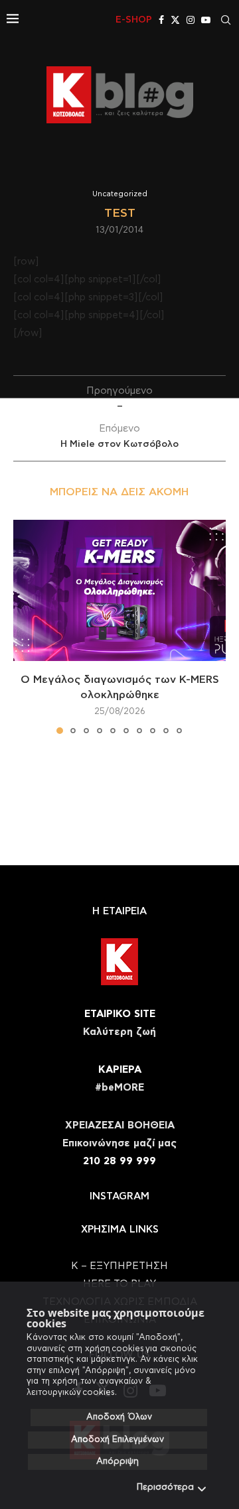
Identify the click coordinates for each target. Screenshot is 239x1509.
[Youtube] (205, 20)
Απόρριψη (117, 1461)
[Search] (225, 20)
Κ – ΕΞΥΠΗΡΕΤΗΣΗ (119, 1266)
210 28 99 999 (119, 1161)
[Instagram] (191, 20)
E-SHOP (134, 20)
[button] (24, 626)
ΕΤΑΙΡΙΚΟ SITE (119, 1014)
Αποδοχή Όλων (119, 1417)
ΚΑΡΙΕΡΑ (119, 1070)
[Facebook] (161, 20)
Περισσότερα (165, 1487)
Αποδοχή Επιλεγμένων (117, 1439)
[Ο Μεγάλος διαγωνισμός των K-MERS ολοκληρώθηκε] (119, 590)
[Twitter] (175, 20)
